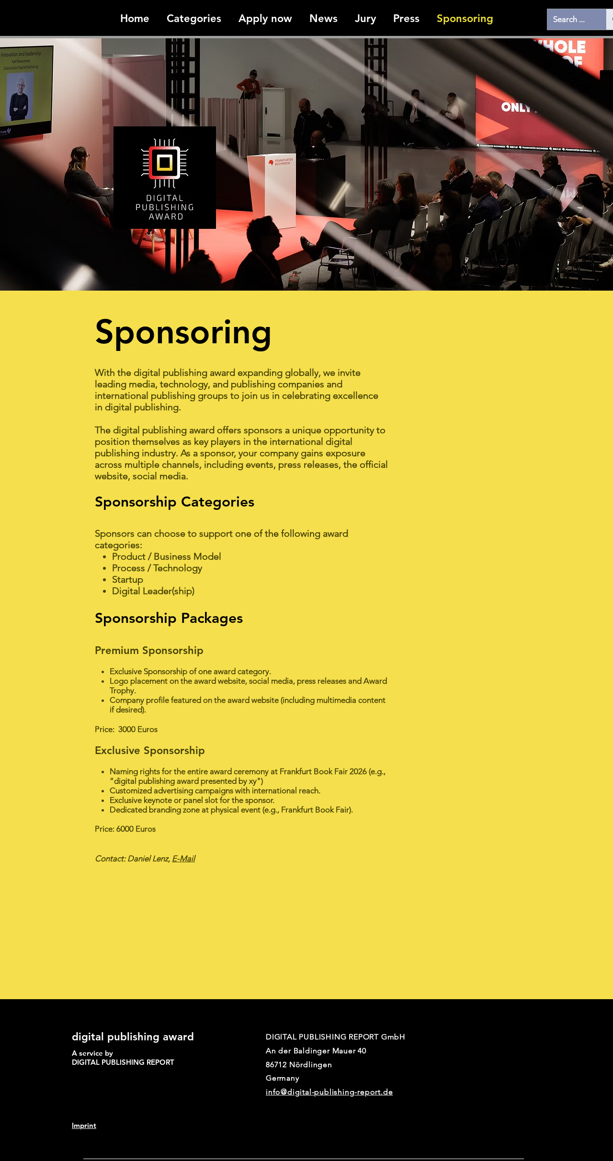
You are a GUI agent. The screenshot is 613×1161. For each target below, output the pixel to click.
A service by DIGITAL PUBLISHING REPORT (124, 1057)
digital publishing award (133, 1036)
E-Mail (183, 858)
